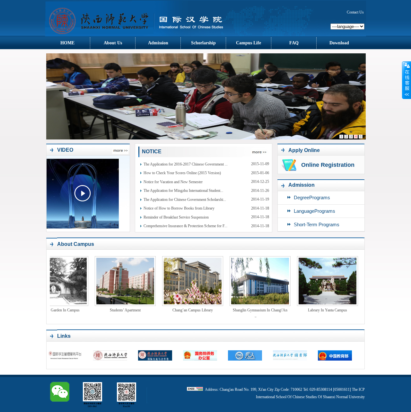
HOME (67, 42)
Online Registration (327, 165)
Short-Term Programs (316, 224)
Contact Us (355, 12)
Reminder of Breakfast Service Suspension (176, 217)
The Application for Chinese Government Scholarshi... (185, 199)
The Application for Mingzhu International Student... (183, 190)
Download (339, 42)
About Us (113, 42)
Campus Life (248, 42)
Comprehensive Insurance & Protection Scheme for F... (185, 226)
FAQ (294, 42)
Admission (158, 42)
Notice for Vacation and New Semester (173, 182)
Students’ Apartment (107, 310)
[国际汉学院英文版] (143, 35)
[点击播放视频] (82, 193)
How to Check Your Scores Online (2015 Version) (182, 173)
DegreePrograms (312, 197)
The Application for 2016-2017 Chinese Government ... (186, 164)
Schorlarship (203, 42)
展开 (406, 80)
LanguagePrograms (314, 211)
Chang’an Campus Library (175, 310)
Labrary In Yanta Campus (310, 310)
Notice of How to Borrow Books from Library (179, 208)
